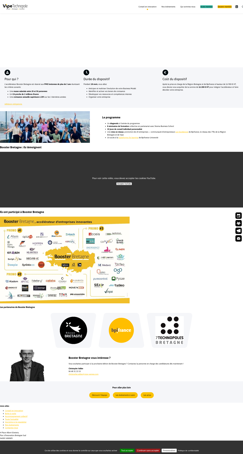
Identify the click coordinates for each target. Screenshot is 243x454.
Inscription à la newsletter (15, 422)
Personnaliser (169, 450)
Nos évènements (168, 7)
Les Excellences (182, 132)
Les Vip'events (169, 15)
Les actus (147, 395)
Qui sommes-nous (187, 7)
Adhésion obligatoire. (13, 104)
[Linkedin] (236, 6)
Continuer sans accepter (148, 450)
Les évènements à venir (125, 395)
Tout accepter (127, 450)
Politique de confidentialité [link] (188, 451)
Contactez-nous (11, 428)
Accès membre (206, 7)
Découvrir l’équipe (99, 395)
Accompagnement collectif (16, 416)
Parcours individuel (149, 15)
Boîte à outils (10, 413)
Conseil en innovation (147, 7)
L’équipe (186, 15)
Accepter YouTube (124, 184)
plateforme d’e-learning (128, 137)
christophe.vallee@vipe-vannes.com (83, 374)
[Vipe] (15, 7)
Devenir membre (225, 7)
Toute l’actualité (11, 419)
